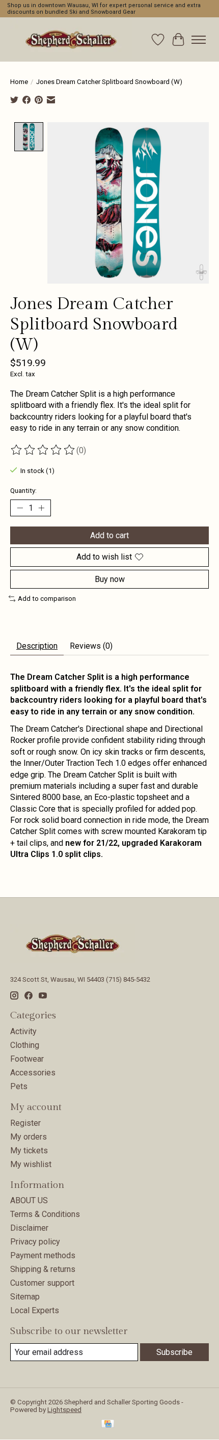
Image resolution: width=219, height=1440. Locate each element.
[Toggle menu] (198, 40)
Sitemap (25, 1296)
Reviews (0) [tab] (91, 646)
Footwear (27, 1059)
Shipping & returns (42, 1269)
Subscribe (174, 1352)
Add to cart (109, 535)
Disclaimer (29, 1228)
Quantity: (23, 490)
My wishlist (30, 1164)
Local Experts (34, 1310)
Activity (23, 1031)
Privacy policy (35, 1242)
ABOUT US (29, 1200)
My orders (28, 1137)
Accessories (33, 1072)
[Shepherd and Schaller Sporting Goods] (71, 39)
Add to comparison (47, 598)
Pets (19, 1086)
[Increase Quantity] (41, 508)
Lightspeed (64, 1410)
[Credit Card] (107, 1424)
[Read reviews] (43, 450)
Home (19, 82)
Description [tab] (37, 646)
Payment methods (42, 1255)
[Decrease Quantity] (19, 508)
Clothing (24, 1045)
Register (25, 1123)
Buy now (110, 579)
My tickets (29, 1150)
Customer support (42, 1283)
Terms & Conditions (45, 1214)
